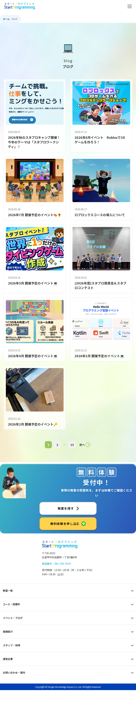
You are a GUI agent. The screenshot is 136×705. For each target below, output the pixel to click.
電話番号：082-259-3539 (56, 563)
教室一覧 (8, 590)
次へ (82, 445)
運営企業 (8, 659)
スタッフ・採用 (11, 645)
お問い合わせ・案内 (14, 672)
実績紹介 (8, 631)
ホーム (6, 18)
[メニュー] (130, 6)
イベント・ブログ (13, 618)
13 (72, 445)
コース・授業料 (11, 604)
